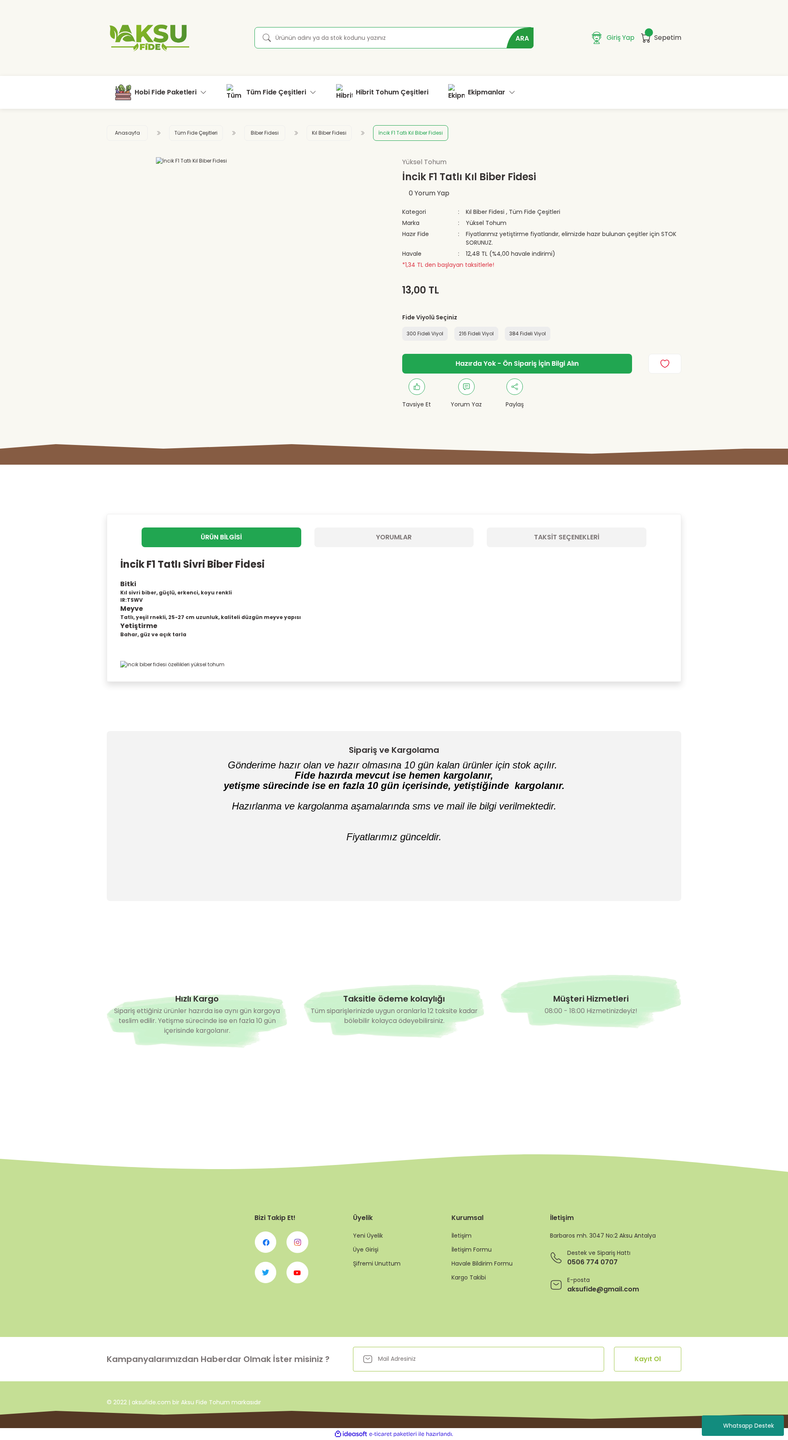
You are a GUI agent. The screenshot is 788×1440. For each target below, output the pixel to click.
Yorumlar (394, 537)
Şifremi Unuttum (377, 1263)
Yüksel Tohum (486, 223)
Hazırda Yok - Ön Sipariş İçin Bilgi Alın (517, 363)
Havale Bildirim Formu (482, 1263)
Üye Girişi (365, 1249)
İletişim (461, 1235)
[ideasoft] (350, 1434)
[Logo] (148, 38)
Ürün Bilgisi (221, 537)
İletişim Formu (471, 1249)
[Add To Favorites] (664, 364)
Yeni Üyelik (368, 1235)
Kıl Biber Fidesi (485, 212)
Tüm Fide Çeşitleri (534, 212)
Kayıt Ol (648, 1359)
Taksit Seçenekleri (566, 537)
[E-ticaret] (393, 1434)
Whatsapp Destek (748, 1426)
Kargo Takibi (468, 1277)
